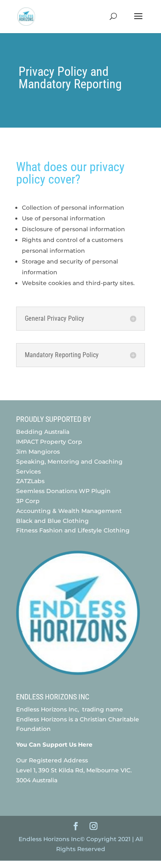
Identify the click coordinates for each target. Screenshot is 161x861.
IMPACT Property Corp (49, 441)
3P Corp (28, 501)
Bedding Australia (42, 431)
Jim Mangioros (38, 451)
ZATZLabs (30, 481)
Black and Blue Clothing (52, 521)
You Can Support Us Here (55, 744)
